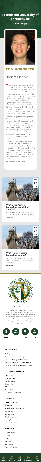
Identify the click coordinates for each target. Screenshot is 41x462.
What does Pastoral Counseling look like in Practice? (17, 207)
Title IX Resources (11, 417)
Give (34, 337)
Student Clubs (9, 384)
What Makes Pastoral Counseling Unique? (16, 254)
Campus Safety (10, 414)
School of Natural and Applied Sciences (18, 363)
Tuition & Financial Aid (12, 447)
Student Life (9, 375)
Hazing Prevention (11, 420)
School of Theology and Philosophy (16, 360)
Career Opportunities (12, 402)
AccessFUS (10, 405)
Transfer (8, 441)
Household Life (10, 378)
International (9, 444)
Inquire (16, 337)
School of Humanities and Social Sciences (19, 366)
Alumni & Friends (10, 390)
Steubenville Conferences (13, 393)
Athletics (8, 387)
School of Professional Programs (16, 357)
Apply (6, 337)
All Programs (9, 354)
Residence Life (10, 381)
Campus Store (9, 411)
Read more (9, 217)
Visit (25, 337)
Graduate (8, 435)
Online (7, 438)
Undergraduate (10, 432)
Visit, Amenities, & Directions (14, 408)
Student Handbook (11, 423)
